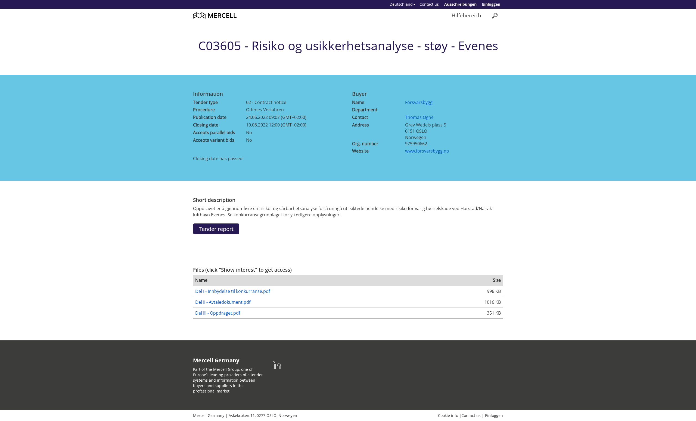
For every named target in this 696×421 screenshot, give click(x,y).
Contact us (429, 4)
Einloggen (491, 4)
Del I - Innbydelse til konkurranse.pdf (232, 291)
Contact (360, 117)
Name (358, 102)
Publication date (209, 117)
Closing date (205, 125)
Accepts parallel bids (214, 132)
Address (360, 125)
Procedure (204, 110)
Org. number (365, 144)
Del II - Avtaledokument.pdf (222, 302)
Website (360, 151)
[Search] (495, 16)
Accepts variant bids (213, 140)
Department (364, 110)
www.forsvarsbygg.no (427, 151)
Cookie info (448, 415)
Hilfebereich (466, 15)
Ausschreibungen (460, 4)
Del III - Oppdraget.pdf (217, 313)
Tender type (205, 102)
